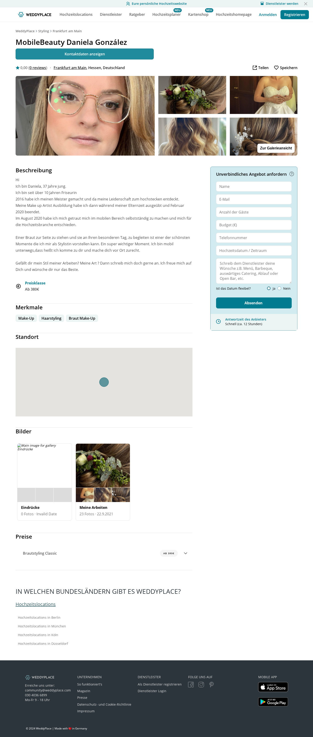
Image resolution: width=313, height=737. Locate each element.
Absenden (253, 302)
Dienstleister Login (152, 691)
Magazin (83, 691)
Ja (274, 288)
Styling (43, 31)
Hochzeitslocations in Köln (38, 635)
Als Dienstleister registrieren (160, 684)
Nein (287, 288)
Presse (82, 697)
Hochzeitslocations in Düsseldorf (43, 644)
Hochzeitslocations (36, 604)
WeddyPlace (25, 31)
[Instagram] (201, 685)
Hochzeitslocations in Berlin (39, 618)
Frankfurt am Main (67, 31)
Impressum (86, 711)
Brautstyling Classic (98, 553)
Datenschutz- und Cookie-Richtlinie (104, 704)
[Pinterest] (211, 685)
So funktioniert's (89, 684)
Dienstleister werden (282, 4)
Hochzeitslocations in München (42, 626)
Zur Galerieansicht (276, 148)
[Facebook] (191, 685)
